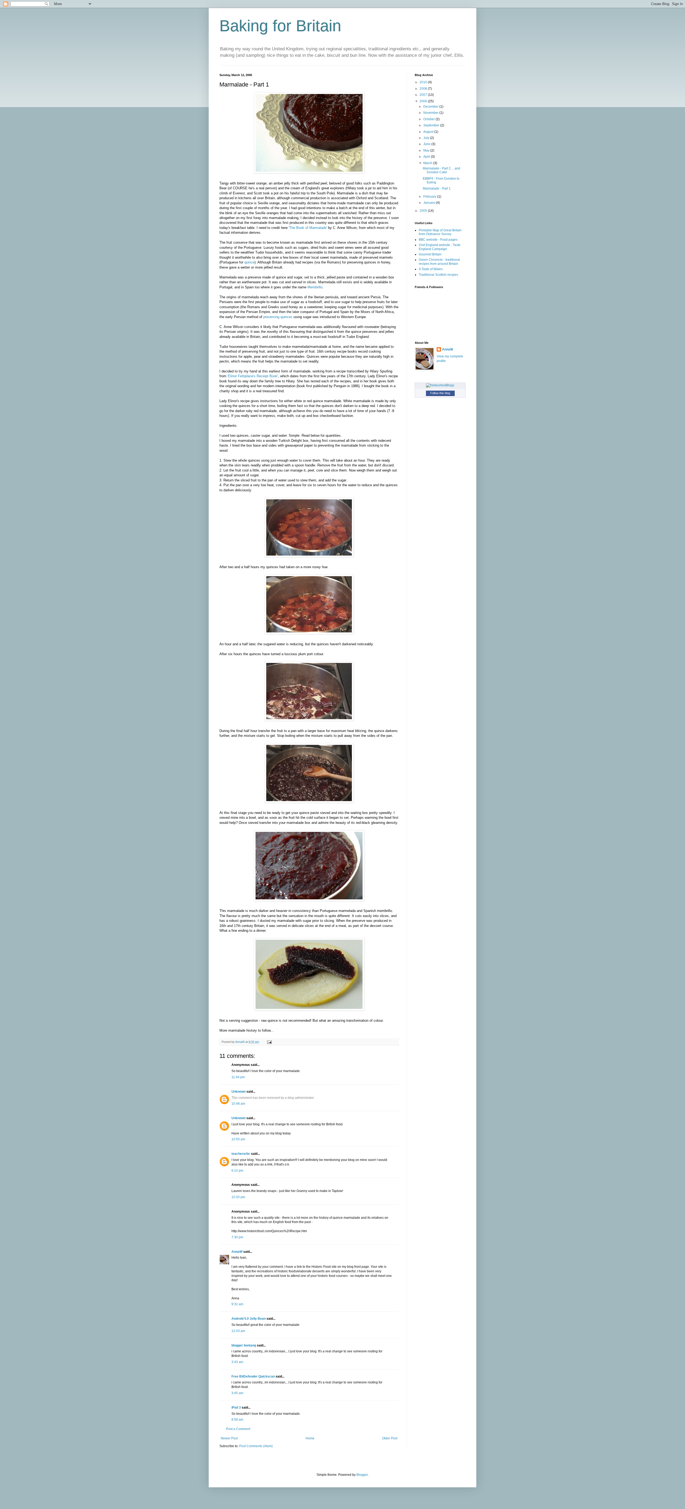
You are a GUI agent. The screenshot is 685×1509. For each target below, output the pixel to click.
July (426, 138)
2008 (424, 88)
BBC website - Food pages (438, 240)
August (428, 132)
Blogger (362, 1475)
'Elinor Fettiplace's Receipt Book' (252, 376)
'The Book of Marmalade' (308, 228)
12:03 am (238, 1331)
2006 (424, 101)
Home (310, 1438)
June (427, 144)
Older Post (389, 1438)
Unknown (238, 1091)
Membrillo (314, 287)
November (431, 113)
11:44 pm (238, 1077)
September (431, 125)
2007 (424, 95)
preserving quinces (277, 317)
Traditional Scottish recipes (438, 275)
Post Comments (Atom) (256, 1446)
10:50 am (238, 1139)
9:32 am (237, 1304)
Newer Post (229, 1438)
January (429, 203)
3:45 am (237, 1393)
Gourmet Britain (430, 254)
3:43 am (237, 1362)
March (428, 163)
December (431, 106)
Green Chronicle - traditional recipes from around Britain (439, 261)
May (426, 150)
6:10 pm (237, 1170)
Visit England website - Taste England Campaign (440, 247)
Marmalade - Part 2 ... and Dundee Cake (441, 170)
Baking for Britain (280, 26)
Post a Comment (238, 1429)
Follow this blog (440, 393)
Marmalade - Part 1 (437, 188)
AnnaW (236, 1252)
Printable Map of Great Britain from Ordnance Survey (440, 232)
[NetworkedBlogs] (440, 385)
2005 (424, 211)
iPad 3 (236, 1407)
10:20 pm (238, 1197)
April (427, 157)
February (430, 196)
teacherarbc (240, 1154)
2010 (424, 82)
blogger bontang (243, 1345)
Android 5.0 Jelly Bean (248, 1319)
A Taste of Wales (431, 269)
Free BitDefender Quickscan (253, 1376)
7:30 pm (237, 1237)
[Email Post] (269, 1041)
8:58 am (237, 1419)
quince (249, 262)
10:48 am (238, 1104)
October (429, 119)
